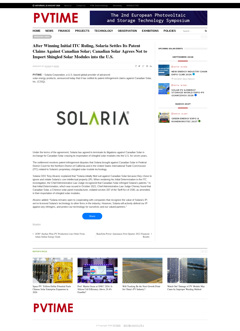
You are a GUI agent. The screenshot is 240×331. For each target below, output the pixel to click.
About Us (68, 6)
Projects (82, 30)
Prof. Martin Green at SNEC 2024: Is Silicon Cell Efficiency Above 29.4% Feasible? (95, 289)
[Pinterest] (146, 66)
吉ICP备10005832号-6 (133, 325)
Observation (127, 30)
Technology (103, 30)
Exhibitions (150, 30)
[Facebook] (135, 66)
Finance (64, 30)
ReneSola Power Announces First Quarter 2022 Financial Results (122, 235)
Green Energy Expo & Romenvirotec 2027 (185, 120)
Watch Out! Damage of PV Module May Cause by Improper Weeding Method (186, 288)
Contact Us (80, 6)
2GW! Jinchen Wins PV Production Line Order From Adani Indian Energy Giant (60, 235)
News (49, 30)
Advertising (117, 6)
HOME (36, 30)
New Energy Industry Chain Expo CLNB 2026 (189, 73)
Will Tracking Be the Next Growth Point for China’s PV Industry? (141, 288)
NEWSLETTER (133, 6)
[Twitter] (138, 66)
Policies (170, 30)
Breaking (37, 224)
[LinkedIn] (150, 66)
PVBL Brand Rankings (99, 6)
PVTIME (117, 325)
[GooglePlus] (142, 66)
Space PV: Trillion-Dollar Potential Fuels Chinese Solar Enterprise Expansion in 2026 (52, 289)
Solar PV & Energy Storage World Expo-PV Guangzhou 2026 (187, 93)
